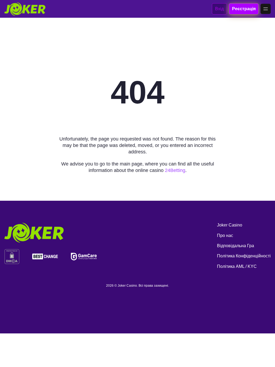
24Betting (175, 170)
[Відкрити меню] (265, 9)
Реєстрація (243, 8)
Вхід (219, 8)
